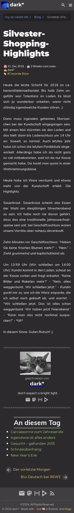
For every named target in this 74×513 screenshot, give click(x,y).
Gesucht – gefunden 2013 (33, 443)
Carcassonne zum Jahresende (37, 432)
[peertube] (46, 400)
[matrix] (41, 400)
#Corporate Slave (18, 73)
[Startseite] (5, 5)
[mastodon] (34, 400)
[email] (28, 400)
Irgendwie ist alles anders (33, 437)
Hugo (68, 509)
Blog (37, 17)
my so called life (16, 17)
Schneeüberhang (26, 449)
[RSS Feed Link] (52, 495)
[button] (70, 5)
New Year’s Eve (24, 455)
